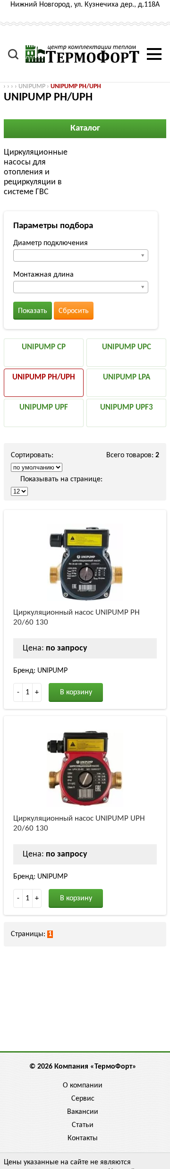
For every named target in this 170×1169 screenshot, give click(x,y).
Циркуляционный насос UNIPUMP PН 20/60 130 (76, 617)
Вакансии (82, 1112)
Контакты (83, 1138)
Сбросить (74, 311)
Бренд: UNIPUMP (40, 671)
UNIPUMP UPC (126, 347)
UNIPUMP (31, 86)
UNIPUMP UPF (43, 407)
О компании (82, 1085)
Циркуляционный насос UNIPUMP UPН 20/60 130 (79, 823)
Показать (32, 311)
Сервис (82, 1099)
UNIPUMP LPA (126, 377)
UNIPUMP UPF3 (126, 407)
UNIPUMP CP (44, 347)
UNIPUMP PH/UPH (76, 86)
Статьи (83, 1125)
